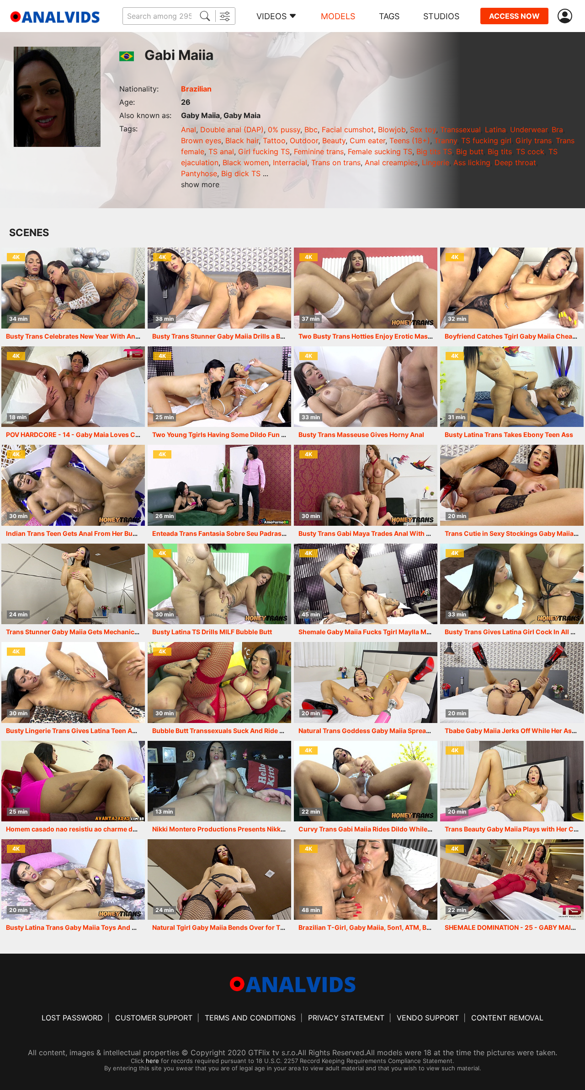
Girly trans (534, 140)
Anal (188, 129)
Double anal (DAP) (232, 129)
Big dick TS (241, 173)
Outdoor (304, 140)
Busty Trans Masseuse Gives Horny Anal (361, 434)
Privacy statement (346, 1017)
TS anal (221, 151)
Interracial (290, 162)
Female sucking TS (380, 151)
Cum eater (367, 140)
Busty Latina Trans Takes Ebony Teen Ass (509, 434)
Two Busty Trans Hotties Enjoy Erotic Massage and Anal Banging (398, 336)
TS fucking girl (486, 140)
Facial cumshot (348, 129)
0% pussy (284, 129)
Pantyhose (199, 173)
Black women (246, 162)
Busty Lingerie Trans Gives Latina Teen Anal (74, 730)
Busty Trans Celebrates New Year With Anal (73, 336)
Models (338, 16)
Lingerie (435, 162)
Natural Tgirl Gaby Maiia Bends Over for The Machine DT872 (245, 927)
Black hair (242, 140)
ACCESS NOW (514, 16)
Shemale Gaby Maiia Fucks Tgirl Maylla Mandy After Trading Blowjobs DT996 (417, 632)
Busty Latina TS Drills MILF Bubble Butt (212, 632)
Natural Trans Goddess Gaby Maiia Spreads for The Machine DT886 (403, 730)
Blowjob (392, 129)
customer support (153, 1017)
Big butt (470, 151)
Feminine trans (319, 151)
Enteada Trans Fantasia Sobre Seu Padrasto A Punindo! (238, 533)
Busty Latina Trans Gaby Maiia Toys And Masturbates (88, 927)
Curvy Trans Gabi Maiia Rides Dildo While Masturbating (384, 829)
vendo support (428, 1017)
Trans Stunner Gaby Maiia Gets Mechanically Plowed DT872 (99, 632)
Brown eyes (201, 140)
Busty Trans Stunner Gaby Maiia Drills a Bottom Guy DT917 (243, 336)
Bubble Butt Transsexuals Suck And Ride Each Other (233, 730)
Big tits (500, 151)
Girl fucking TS (264, 151)
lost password (72, 1017)
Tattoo (274, 140)
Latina (495, 129)
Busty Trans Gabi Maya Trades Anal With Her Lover (377, 533)
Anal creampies (391, 162)
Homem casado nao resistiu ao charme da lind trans (86, 829)
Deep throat (515, 162)
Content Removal (507, 1017)
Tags (389, 16)
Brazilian (196, 88)
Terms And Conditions (250, 1017)
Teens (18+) (409, 140)
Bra (557, 129)
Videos (271, 16)
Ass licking (471, 162)
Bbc (311, 129)
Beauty (334, 140)
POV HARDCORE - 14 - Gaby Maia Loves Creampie (83, 434)
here (152, 1060)
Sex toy (423, 129)
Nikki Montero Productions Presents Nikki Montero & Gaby (243, 829)
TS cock (530, 151)
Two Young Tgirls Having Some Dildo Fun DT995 (227, 434)
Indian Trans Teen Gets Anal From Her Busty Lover (83, 533)
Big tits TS (434, 151)
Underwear (529, 129)
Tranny (445, 140)
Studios (441, 16)
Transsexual (460, 129)
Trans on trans (336, 162)
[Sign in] (567, 16)
